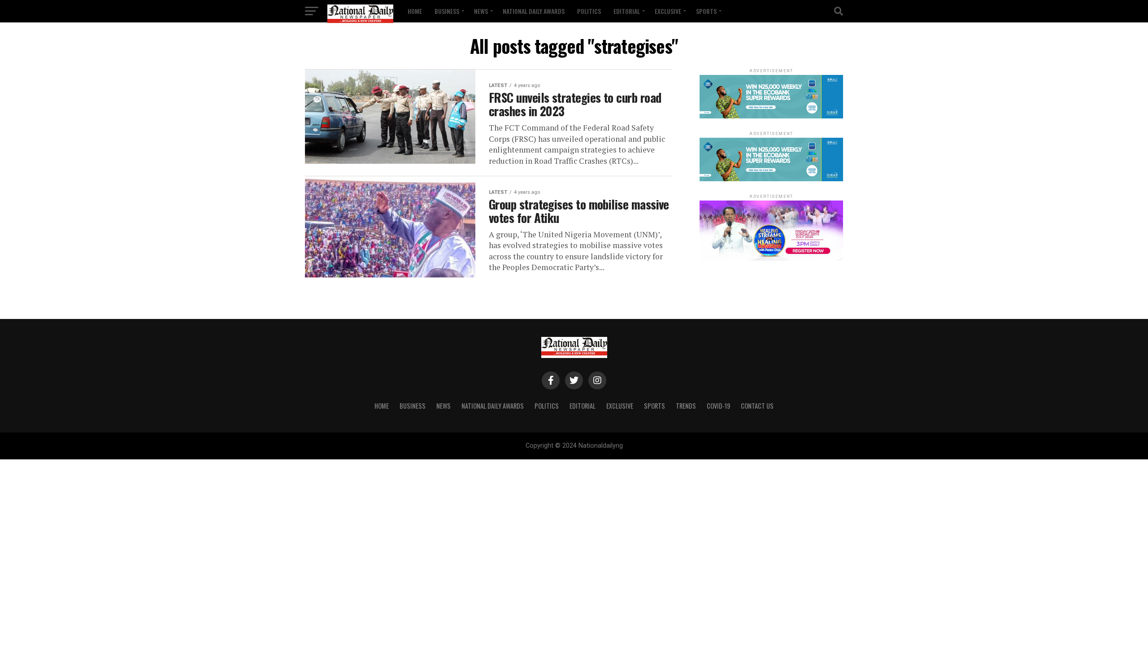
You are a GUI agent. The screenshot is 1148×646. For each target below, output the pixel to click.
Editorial (626, 11)
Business (447, 11)
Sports (706, 11)
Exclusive (668, 11)
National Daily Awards (534, 11)
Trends (686, 405)
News (481, 11)
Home (415, 11)
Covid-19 (718, 405)
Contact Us (757, 405)
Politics (589, 11)
